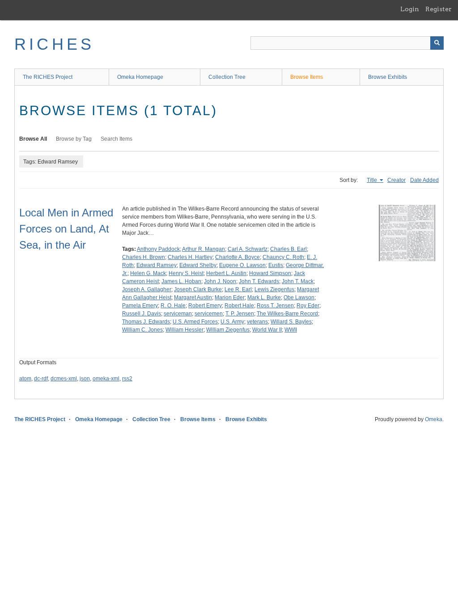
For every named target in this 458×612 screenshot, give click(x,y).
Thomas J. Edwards (146, 322)
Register (438, 9)
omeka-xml (106, 378)
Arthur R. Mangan (203, 249)
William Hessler (184, 330)
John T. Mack (298, 281)
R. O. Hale (173, 305)
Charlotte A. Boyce (237, 257)
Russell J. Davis (141, 313)
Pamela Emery (140, 305)
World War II (267, 330)
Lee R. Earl (238, 289)
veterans (257, 322)
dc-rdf (41, 378)
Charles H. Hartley (190, 257)
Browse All (33, 139)
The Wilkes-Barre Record (287, 313)
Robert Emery (205, 305)
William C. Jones (142, 330)
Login (409, 9)
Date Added (424, 180)
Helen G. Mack (148, 273)
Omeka (433, 419)
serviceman (178, 313)
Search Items (116, 139)
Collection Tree (227, 77)
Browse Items (306, 77)
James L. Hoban (181, 281)
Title (372, 180)
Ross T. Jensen (275, 305)
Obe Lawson (299, 297)
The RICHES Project (47, 77)
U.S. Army (232, 322)
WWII (290, 330)
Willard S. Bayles (291, 322)
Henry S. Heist (186, 273)
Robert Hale (239, 305)
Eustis (275, 265)
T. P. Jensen (239, 313)
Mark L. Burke (264, 297)
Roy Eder (308, 305)
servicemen (209, 313)
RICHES (54, 44)
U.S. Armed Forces (195, 322)
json (85, 378)
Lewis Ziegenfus (274, 289)
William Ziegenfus (228, 330)
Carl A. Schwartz (247, 249)
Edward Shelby (197, 265)
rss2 (127, 378)
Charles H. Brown (143, 257)
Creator (396, 180)
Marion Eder (230, 297)
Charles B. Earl (288, 249)
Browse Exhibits (387, 77)
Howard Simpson (270, 273)
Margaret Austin (193, 297)
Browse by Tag (74, 139)
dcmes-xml (64, 378)
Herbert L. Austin (226, 273)
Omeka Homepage (140, 77)
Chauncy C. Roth (283, 257)
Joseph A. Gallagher (146, 289)
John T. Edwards (259, 281)
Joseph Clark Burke (198, 289)
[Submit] (437, 43)
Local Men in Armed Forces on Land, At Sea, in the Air (66, 229)
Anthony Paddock (158, 249)
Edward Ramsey (156, 265)
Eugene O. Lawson (242, 265)
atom (25, 378)
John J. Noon (220, 281)
